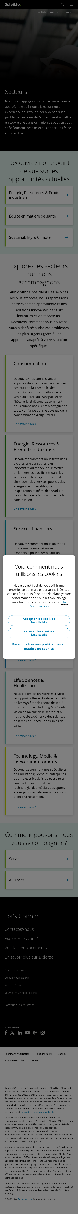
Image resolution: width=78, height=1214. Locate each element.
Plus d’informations (48, 604)
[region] (39, 607)
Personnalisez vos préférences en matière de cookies (39, 646)
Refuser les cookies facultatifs (39, 633)
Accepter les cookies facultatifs (39, 620)
